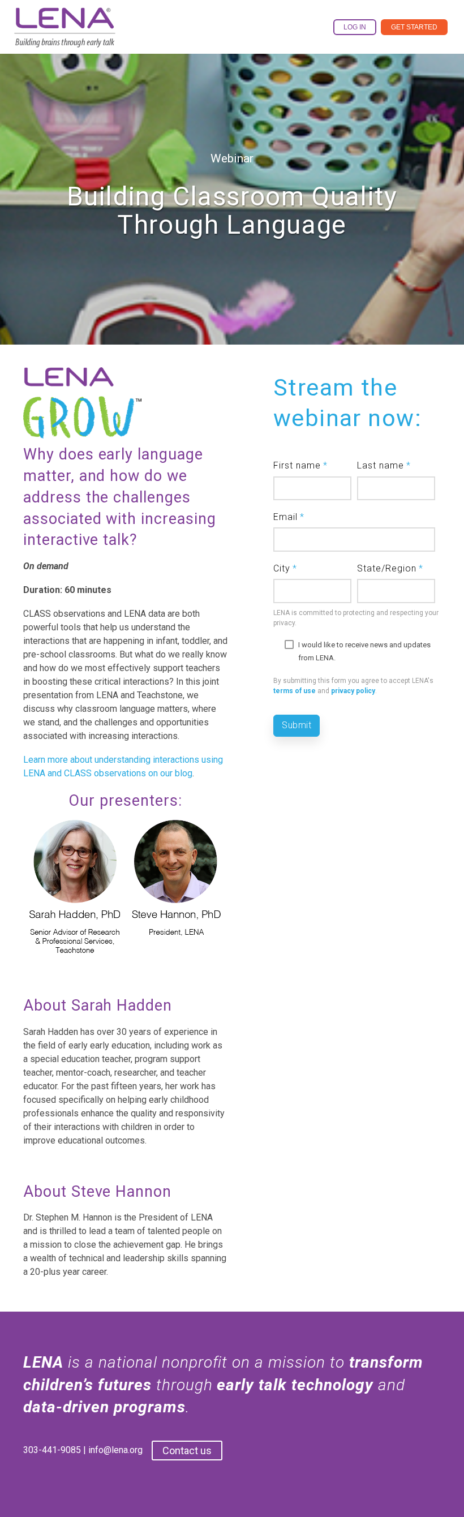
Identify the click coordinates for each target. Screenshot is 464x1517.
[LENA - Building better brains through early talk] (65, 39)
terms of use (294, 691)
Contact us (187, 1450)
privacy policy (353, 691)
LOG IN (354, 27)
